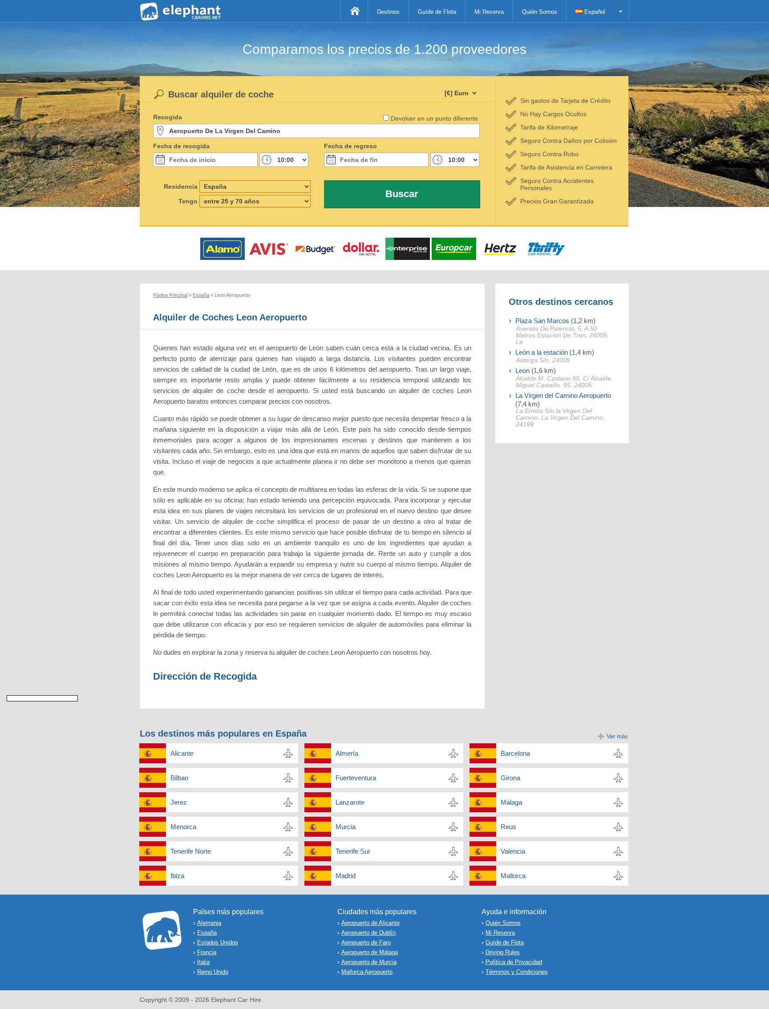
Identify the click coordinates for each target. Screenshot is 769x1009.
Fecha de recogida (181, 146)
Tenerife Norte (190, 851)
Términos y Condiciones (517, 971)
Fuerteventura (356, 778)
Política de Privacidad (514, 962)
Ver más (617, 736)
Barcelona (515, 753)
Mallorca (513, 875)
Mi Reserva (489, 11)
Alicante (182, 753)
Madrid (346, 875)
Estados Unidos (217, 942)
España (207, 932)
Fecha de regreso (350, 146)
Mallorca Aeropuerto (367, 971)
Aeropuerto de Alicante (370, 923)
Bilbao (179, 778)
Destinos (388, 11)
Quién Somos (539, 11)
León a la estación (541, 352)
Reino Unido (212, 971)
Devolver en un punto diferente (434, 118)
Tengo (188, 201)
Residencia (181, 186)
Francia (206, 952)
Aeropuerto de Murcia (369, 962)
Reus (508, 827)
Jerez (178, 802)
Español (594, 11)
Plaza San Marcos (542, 320)
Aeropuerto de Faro (366, 942)
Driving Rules (503, 952)
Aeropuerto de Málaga (369, 952)
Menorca (183, 827)
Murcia (346, 827)
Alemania (209, 923)
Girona (510, 778)
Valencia (513, 851)
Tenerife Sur (353, 851)
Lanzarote (350, 802)
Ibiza (177, 875)
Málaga (511, 802)
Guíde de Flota (437, 11)
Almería (347, 753)
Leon (522, 370)
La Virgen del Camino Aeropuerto (563, 395)
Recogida (167, 117)
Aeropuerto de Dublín (368, 932)
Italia (203, 962)
